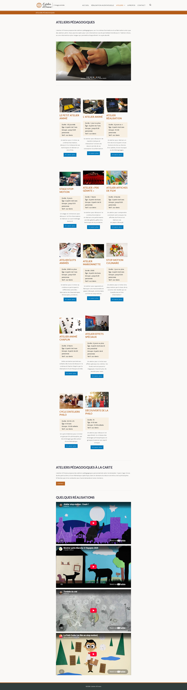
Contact (141, 5)
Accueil (85, 5)
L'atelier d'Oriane (96, 686)
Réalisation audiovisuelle (102, 5)
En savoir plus (70, 155)
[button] (124, 5)
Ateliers (119, 5)
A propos (131, 5)
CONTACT (60, 483)
